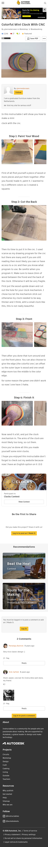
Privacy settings (29, 834)
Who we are (7, 804)
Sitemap (6, 801)
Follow (18, 92)
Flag (7, 658)
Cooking (6, 768)
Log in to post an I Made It (24, 533)
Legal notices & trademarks (16, 842)
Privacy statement (12, 834)
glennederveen (10, 29)
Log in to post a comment (24, 715)
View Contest (24, 502)
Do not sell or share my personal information (23, 838)
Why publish (8, 790)
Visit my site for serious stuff (19, 105)
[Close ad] (44, 10)
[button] (3, 3)
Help (5, 797)
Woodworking (36, 29)
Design (6, 761)
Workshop (24, 29)
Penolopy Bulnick (16, 646)
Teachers (6, 779)
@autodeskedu (12, 821)
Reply (24, 663)
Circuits (6, 754)
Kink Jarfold (14, 672)
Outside (6, 775)
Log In (24, 628)
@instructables (12, 816)
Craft (5, 765)
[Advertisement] (24, 13)
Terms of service (30, 830)
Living (5, 772)
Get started (7, 794)
